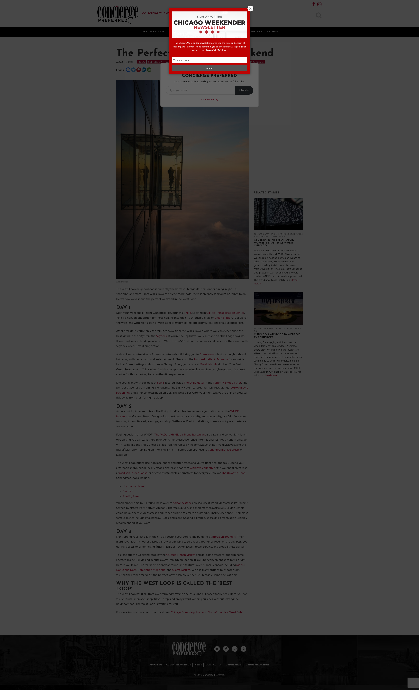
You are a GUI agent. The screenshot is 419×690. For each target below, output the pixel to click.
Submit (209, 67)
